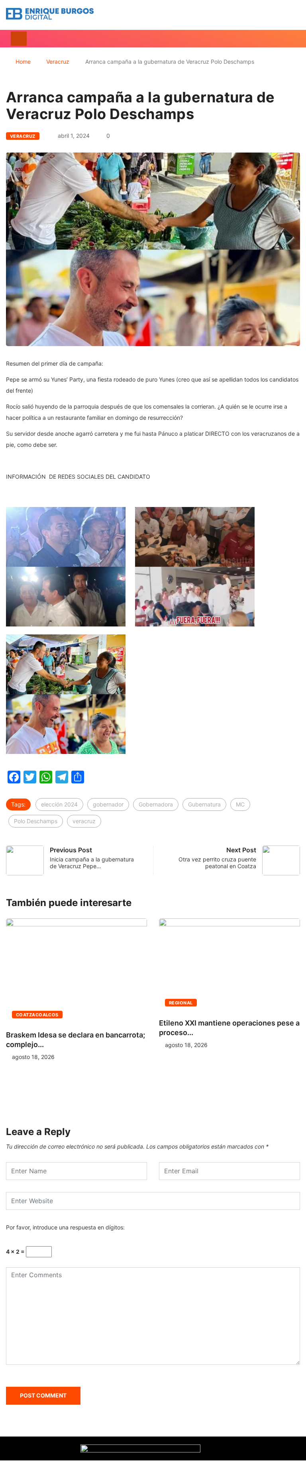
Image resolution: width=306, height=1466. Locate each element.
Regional (181, 1003)
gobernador (108, 804)
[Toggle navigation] (18, 38)
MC (240, 804)
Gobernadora (156, 804)
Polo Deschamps (35, 821)
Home (23, 61)
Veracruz (57, 61)
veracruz (84, 821)
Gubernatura (204, 804)
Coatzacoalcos (37, 1015)
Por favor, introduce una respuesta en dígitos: (65, 1227)
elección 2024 (59, 804)
